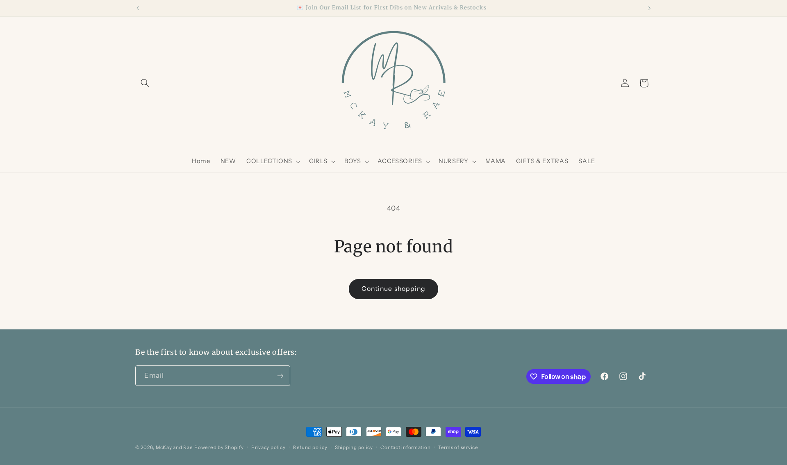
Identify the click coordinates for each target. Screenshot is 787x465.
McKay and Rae (174, 447)
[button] (144, 83)
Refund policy (310, 447)
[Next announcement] (649, 8)
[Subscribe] (280, 375)
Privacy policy (268, 447)
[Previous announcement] (138, 8)
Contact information (405, 447)
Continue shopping (393, 289)
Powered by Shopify (218, 447)
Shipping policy (354, 447)
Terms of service (458, 447)
